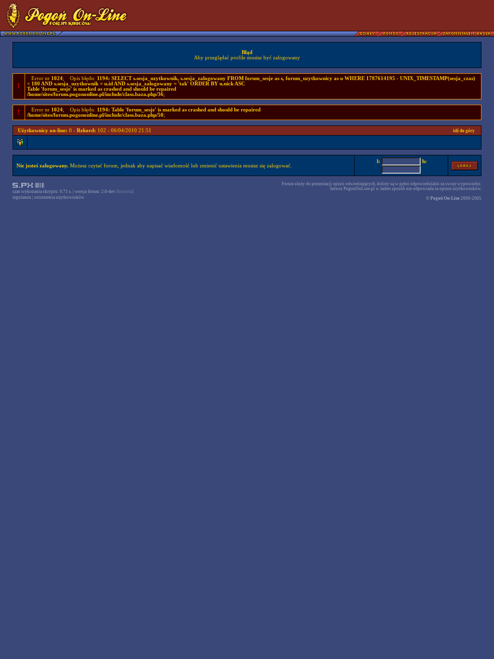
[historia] (125, 191)
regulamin (22, 197)
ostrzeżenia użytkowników (59, 197)
